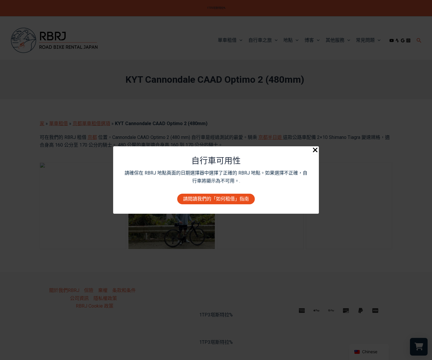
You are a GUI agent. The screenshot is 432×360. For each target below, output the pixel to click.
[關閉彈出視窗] (315, 150)
